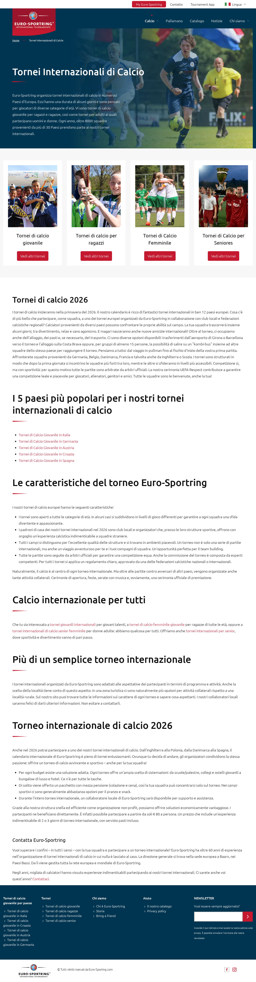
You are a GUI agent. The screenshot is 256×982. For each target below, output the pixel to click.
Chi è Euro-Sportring (110, 906)
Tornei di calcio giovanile (62, 906)
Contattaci (40, 878)
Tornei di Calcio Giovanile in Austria (46, 447)
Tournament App (202, 4)
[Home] (34, 22)
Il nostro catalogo (159, 906)
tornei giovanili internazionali (73, 624)
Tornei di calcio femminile (63, 915)
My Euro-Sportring (149, 4)
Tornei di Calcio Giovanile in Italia (44, 434)
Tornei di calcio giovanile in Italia (15, 913)
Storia (100, 911)
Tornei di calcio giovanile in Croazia (17, 922)
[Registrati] (248, 917)
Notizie (216, 20)
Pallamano (174, 20)
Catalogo (197, 20)
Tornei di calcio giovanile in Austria (16, 932)
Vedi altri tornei (32, 256)
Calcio (149, 20)
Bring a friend (106, 915)
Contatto (176, 4)
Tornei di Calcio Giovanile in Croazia (46, 454)
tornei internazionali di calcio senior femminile (48, 630)
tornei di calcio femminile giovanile (157, 624)
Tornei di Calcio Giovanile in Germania (48, 441)
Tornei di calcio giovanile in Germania (18, 942)
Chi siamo (237, 20)
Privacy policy (156, 911)
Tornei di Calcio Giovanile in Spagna (46, 460)
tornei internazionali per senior (210, 630)
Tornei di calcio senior (60, 920)
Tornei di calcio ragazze (61, 911)
